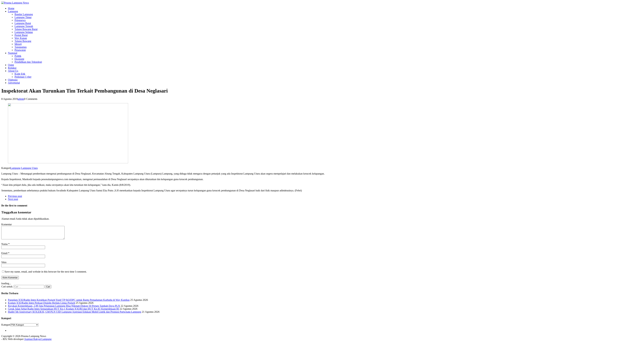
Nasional (12, 53)
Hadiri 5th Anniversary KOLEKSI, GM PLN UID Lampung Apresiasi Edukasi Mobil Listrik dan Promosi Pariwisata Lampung (74, 311)
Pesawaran (20, 50)
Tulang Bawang (23, 41)
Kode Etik (20, 73)
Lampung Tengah (24, 26)
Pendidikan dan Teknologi (28, 61)
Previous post (15, 196)
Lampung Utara (29, 168)
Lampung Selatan (24, 32)
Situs (3, 262)
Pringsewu (20, 20)
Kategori (5, 324)
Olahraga (13, 79)
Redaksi (12, 67)
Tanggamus (21, 47)
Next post (13, 199)
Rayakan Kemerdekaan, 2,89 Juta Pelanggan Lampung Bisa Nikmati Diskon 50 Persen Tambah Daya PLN (64, 305)
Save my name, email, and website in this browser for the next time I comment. (46, 271)
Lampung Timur (23, 17)
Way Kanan (21, 38)
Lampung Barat (23, 23)
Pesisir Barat (21, 35)
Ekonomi (19, 59)
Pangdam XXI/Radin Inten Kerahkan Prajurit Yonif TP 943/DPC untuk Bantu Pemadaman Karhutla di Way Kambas (69, 299)
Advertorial (14, 82)
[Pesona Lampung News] (317, 2)
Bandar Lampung (24, 14)
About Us (13, 70)
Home (11, 8)
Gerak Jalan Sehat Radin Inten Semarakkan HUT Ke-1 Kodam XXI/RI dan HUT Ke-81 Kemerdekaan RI (63, 308)
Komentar (6, 224)
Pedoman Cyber (23, 76)
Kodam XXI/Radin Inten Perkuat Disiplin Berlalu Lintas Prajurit (41, 302)
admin (21, 99)
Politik (18, 56)
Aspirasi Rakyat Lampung (38, 339)
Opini (11, 64)
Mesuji (18, 44)
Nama (4, 244)
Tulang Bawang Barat (26, 29)
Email (4, 253)
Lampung (13, 11)
